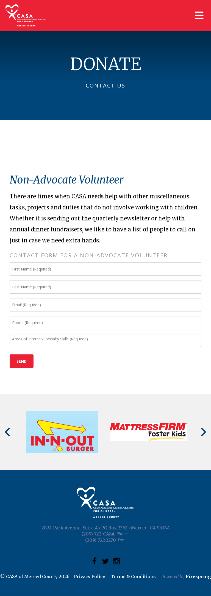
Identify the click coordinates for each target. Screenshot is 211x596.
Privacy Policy (89, 576)
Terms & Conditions (133, 576)
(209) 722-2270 (100, 540)
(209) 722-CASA (98, 534)
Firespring (198, 576)
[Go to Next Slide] (203, 432)
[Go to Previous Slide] (7, 432)
